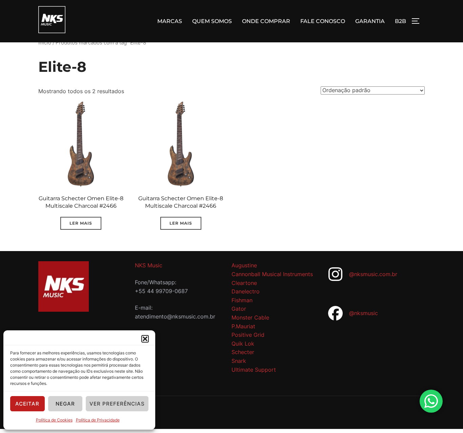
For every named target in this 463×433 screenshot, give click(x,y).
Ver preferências (117, 403)
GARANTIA (370, 21)
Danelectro (246, 291)
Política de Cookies (54, 419)
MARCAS (169, 21)
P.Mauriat (243, 326)
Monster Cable (250, 317)
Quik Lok (243, 343)
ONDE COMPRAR (266, 21)
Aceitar (27, 403)
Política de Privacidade (98, 419)
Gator (239, 308)
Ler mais (80, 223)
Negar (65, 403)
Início (44, 43)
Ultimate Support (254, 369)
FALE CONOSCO (322, 21)
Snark (239, 360)
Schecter (243, 352)
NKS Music (148, 265)
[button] (145, 338)
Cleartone (244, 283)
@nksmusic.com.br (373, 274)
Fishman (242, 300)
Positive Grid (248, 334)
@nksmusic (363, 313)
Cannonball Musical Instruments (272, 274)
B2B (400, 21)
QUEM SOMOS (212, 21)
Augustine (244, 265)
